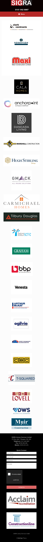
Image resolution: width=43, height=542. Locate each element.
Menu (23, 14)
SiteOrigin (20, 538)
